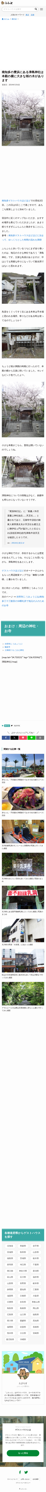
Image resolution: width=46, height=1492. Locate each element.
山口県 (23, 1315)
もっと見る (23, 1453)
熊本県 (10, 1333)
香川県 (10, 1321)
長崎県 (36, 1327)
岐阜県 (36, 1283)
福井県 (36, 1277)
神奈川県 (23, 1271)
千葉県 (36, 1265)
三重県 (36, 1290)
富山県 (10, 1277)
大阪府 (36, 1296)
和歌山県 (36, 1302)
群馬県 (10, 1265)
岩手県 (36, 1246)
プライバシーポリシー (23, 1483)
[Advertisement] (23, 44)
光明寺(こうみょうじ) (13, 644)
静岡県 (10, 1290)
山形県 (36, 1252)
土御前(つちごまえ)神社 (14, 650)
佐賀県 (23, 1327)
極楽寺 (7, 647)
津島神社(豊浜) (16, 543)
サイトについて (12, 1479)
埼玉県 (23, 1265)
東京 (27, 15)
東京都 (10, 1271)
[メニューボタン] (41, 9)
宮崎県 (36, 1333)
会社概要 (36, 1479)
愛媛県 (23, 1321)
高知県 (36, 1321)
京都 (32, 15)
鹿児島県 (10, 1339)
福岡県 (10, 1327)
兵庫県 (10, 1302)
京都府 (23, 1296)
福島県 (10, 1258)
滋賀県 (10, 1296)
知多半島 (17, 725)
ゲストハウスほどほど (13, 571)
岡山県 (36, 1308)
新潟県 (36, 1271)
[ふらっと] (7, 3)
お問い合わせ (25, 1479)
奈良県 (23, 1302)
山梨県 (10, 1283)
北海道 (10, 1246)
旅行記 (7, 725)
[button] (6, 738)
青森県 (23, 1246)
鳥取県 (10, 1308)
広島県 (10, 1315)
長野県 (23, 1283)
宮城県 (10, 1252)
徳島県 (36, 1315)
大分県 (23, 1333)
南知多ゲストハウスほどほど (16, 201)
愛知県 (23, 1290)
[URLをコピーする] (40, 738)
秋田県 (23, 1252)
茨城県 (23, 1258)
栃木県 (36, 1258)
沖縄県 (23, 1339)
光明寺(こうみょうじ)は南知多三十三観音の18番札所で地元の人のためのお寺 (23, 601)
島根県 (23, 1308)
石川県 (23, 1277)
